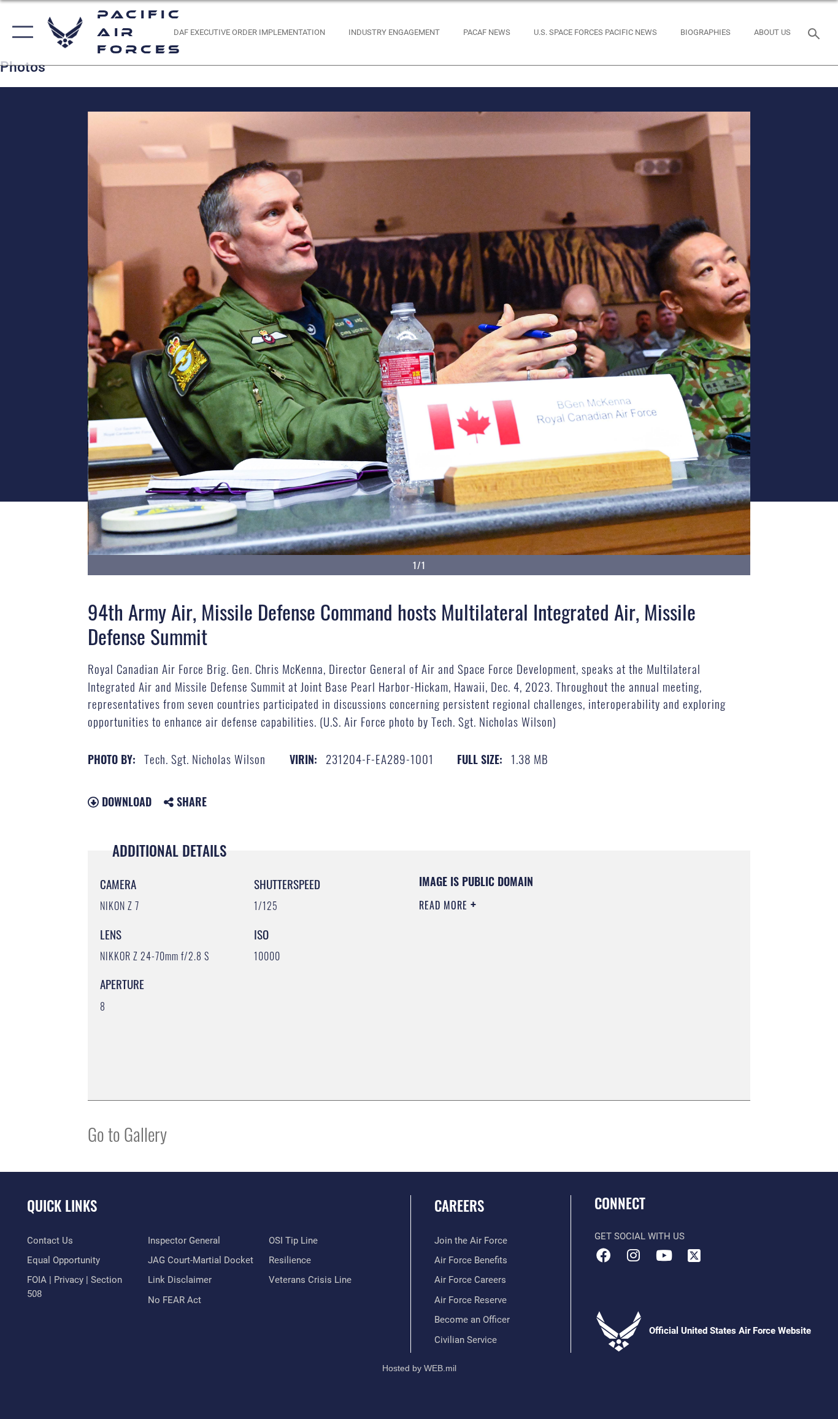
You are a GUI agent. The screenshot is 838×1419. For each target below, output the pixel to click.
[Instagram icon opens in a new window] (634, 1255)
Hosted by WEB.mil (419, 1368)
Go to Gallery (127, 1133)
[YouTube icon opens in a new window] (664, 1255)
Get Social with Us (639, 1236)
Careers (459, 1205)
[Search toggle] (815, 32)
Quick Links (62, 1205)
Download (125, 801)
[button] (20, 32)
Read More (445, 905)
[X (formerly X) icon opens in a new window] (694, 1255)
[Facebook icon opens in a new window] (603, 1255)
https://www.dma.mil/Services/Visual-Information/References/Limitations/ (563, 1000)
